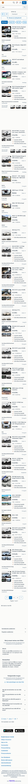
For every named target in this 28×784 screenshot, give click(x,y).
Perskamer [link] (9, 760)
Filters (5, 22)
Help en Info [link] (4, 742)
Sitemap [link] (9, 765)
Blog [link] (2, 737)
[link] (3, 2)
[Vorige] (7, 597)
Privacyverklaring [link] (5, 748)
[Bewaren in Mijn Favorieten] (9, 28)
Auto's (10, 22)
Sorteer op (13, 11)
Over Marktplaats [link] (5, 757)
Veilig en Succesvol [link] (6, 739)
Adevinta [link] (3, 763)
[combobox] (12, 7)
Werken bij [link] (4, 760)
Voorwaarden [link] (4, 745)
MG (17, 22)
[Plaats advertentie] (24, 2)
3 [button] (17, 597)
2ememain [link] (4, 765)
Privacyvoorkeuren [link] (6, 753)
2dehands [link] (8, 763)
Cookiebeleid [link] (4, 750)
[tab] (3, 14)
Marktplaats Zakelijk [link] (8, 737)
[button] (17, 2)
